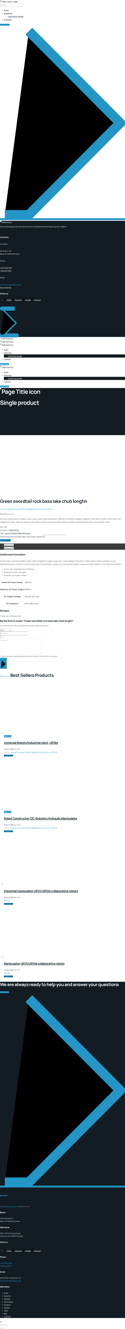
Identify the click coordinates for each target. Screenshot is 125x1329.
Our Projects (8, 1302)
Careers (7, 1308)
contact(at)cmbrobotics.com (10, 285)
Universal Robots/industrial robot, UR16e (31, 743)
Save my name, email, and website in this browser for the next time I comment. (29, 656)
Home (6, 10)
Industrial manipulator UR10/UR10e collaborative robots (41, 891)
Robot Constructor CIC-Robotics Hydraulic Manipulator (40, 818)
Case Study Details (15, 16)
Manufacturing (24, 533)
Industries (8, 13)
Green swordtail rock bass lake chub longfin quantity (22, 537)
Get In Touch (4, 364)
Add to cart (5, 540)
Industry (14, 533)
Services (7, 1299)
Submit (3, 659)
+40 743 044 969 (6, 268)
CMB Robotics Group (10, 1206)
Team (6, 1311)
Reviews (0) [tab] (9, 548)
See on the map (5, 287)
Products (7, 1305)
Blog (5, 1314)
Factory (8, 533)
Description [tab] (9, 545)
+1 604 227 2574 (5, 271)
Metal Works (14, 530)
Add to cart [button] (8, 755)
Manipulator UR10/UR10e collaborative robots (34, 964)
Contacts (8, 19)
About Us (7, 1296)
